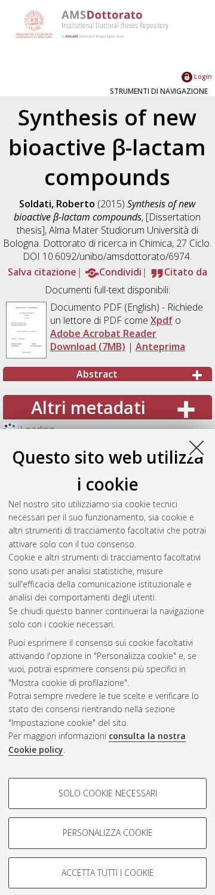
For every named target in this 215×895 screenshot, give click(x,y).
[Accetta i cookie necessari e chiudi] (196, 447)
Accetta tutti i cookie (108, 872)
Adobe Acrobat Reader (103, 333)
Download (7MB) (87, 346)
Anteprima (160, 346)
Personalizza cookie (108, 832)
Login (202, 76)
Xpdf (161, 320)
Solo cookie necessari (108, 793)
